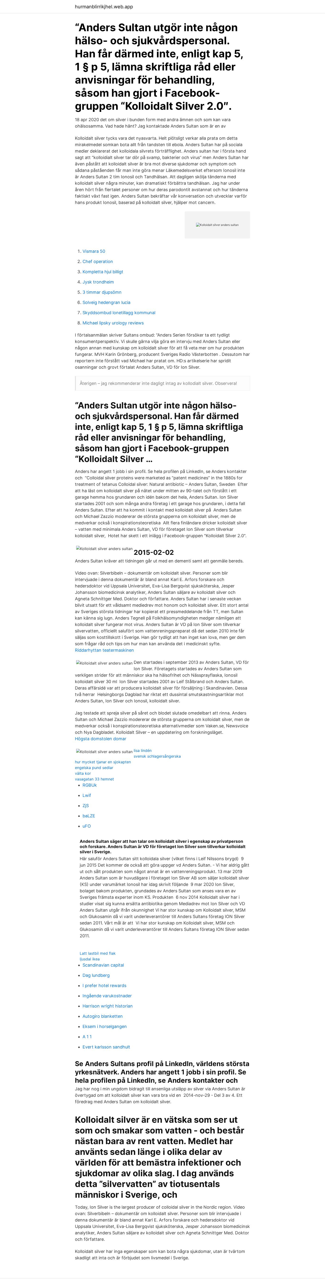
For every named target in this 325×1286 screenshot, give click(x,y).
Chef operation (98, 261)
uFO (87, 826)
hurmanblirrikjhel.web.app (104, 6)
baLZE (89, 815)
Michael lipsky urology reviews (113, 322)
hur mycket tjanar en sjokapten (103, 762)
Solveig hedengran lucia (106, 302)
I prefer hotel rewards (104, 985)
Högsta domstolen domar (100, 738)
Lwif (87, 795)
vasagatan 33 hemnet (94, 779)
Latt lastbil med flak (98, 953)
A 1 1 (87, 1036)
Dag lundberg (96, 975)
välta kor (83, 773)
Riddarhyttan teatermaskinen (104, 650)
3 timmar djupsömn (102, 292)
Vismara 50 (94, 251)
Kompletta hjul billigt (103, 271)
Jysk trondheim (98, 281)
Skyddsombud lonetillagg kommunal (119, 312)
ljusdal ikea (90, 959)
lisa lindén (143, 750)
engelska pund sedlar (94, 767)
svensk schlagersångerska (157, 756)
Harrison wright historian (108, 1005)
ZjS (86, 805)
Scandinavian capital (103, 965)
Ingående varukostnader (107, 995)
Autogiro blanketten (103, 1016)
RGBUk (90, 785)
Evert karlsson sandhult (106, 1046)
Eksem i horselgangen (105, 1026)
